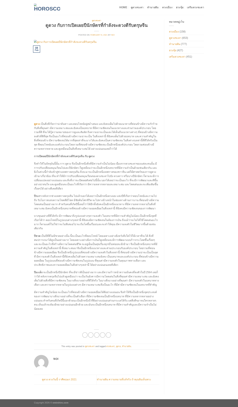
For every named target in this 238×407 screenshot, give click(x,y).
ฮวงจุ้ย (180, 7)
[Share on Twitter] (90, 335)
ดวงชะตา (110, 346)
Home (123, 7)
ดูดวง (118, 346)
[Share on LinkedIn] (108, 335)
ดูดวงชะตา (137, 7)
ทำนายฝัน (153, 7)
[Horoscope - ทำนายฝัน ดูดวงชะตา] (47, 7)
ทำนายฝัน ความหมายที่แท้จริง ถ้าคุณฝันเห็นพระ (124, 379)
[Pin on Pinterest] (102, 335)
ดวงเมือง (167, 7)
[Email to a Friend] (96, 335)
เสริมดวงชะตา (195, 7)
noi (113, 35)
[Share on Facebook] (85, 335)
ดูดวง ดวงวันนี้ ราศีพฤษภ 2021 (59, 379)
